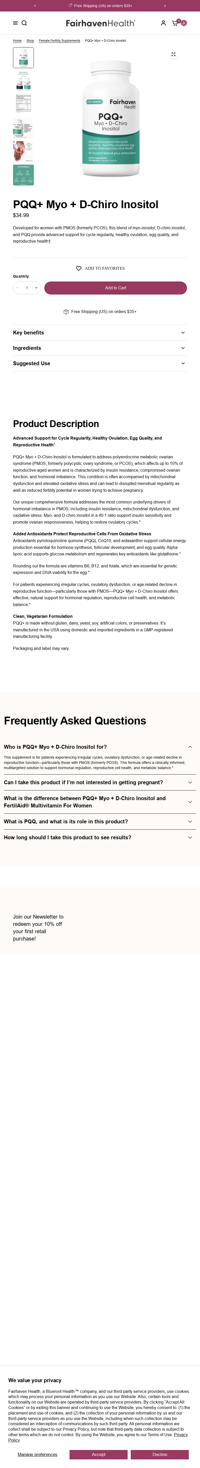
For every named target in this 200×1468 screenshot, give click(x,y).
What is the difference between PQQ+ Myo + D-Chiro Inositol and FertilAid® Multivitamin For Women (85, 801)
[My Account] (163, 22)
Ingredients (27, 348)
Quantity (21, 276)
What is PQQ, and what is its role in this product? (66, 821)
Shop (30, 41)
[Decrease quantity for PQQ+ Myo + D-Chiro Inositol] (17, 287)
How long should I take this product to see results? (67, 837)
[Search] (24, 23)
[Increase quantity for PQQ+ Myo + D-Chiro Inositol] (36, 287)
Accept (98, 1454)
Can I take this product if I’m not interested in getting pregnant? (83, 782)
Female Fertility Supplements (59, 41)
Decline (160, 1454)
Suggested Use (31, 363)
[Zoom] (173, 54)
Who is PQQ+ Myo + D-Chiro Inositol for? (55, 747)
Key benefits (28, 332)
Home (17, 41)
